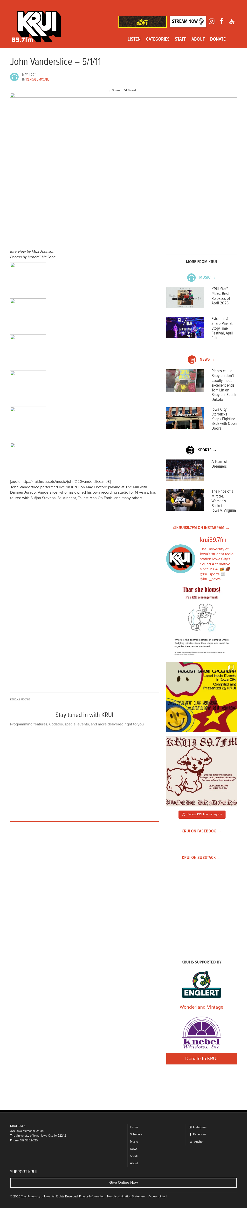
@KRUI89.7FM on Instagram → (201, 528)
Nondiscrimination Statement (126, 1196)
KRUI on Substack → (201, 858)
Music (134, 1142)
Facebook (199, 1134)
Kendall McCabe (37, 79)
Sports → (207, 450)
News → (207, 359)
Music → (207, 277)
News (133, 1149)
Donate (218, 39)
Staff (180, 39)
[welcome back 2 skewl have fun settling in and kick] (201, 697)
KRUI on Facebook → (201, 831)
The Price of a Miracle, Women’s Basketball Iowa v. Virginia (224, 501)
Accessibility (156, 1196)
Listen (134, 39)
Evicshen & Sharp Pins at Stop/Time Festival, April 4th (222, 328)
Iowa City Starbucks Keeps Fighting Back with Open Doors (224, 419)
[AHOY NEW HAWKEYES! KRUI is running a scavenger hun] (201, 622)
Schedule (136, 1134)
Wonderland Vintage (201, 1007)
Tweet (132, 90)
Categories (158, 39)
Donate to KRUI (201, 1059)
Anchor (198, 1142)
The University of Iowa (35, 1196)
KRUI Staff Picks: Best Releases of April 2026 (221, 296)
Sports (134, 1156)
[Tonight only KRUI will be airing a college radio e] (201, 771)
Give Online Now (123, 1182)
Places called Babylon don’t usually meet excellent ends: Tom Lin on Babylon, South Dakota (224, 385)
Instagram (199, 1127)
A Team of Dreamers (219, 464)
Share (116, 90)
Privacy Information (91, 1196)
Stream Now (185, 22)
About (198, 39)
